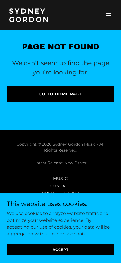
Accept (60, 249)
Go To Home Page (60, 94)
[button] (108, 15)
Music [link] (60, 178)
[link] (44, 20)
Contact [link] (60, 186)
